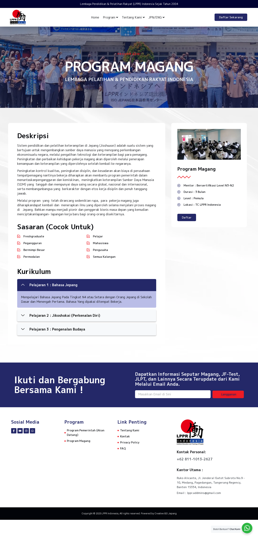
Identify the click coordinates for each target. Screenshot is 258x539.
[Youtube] (20, 430)
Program (109, 17)
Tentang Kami (132, 17)
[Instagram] (26, 430)
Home (95, 17)
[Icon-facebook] (13, 430)
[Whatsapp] (32, 430)
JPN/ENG (155, 17)
